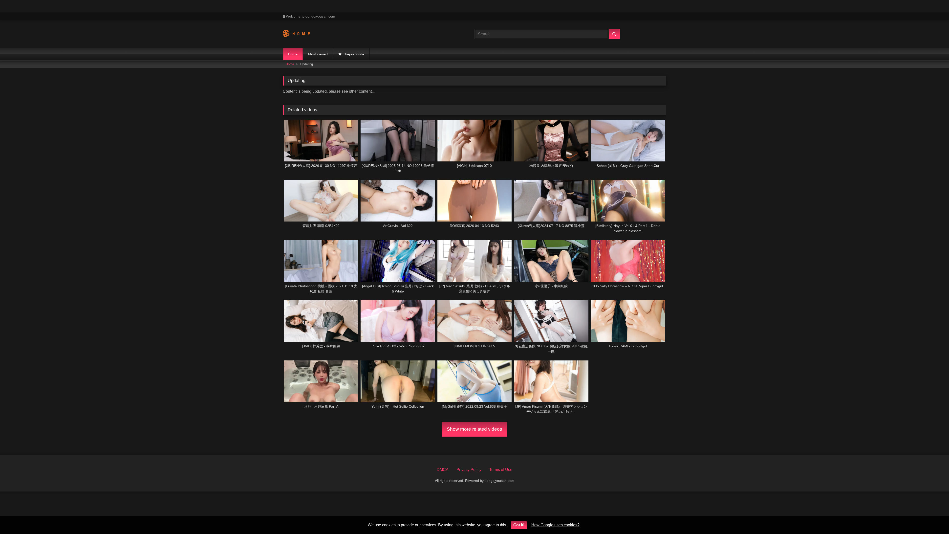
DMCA (443, 469)
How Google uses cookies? (555, 525)
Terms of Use (500, 469)
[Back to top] (933, 519)
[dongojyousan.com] (301, 34)
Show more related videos (474, 429)
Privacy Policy (468, 469)
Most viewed (318, 54)
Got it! (518, 525)
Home (293, 54)
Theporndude (353, 54)
